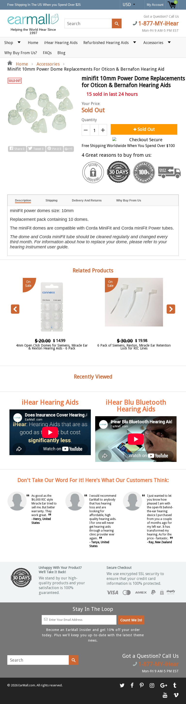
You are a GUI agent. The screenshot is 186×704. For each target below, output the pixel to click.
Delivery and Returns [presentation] (87, 200)
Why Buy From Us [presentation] (128, 200)
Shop (8, 42)
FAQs (47, 53)
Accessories (153, 42)
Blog (61, 53)
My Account (155, 5)
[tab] (23, 200)
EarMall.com (26, 685)
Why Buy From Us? (20, 53)
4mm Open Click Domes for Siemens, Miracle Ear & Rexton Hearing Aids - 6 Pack (52, 346)
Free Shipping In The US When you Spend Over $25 (44, 5)
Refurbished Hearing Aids (106, 42)
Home (33, 42)
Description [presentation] (23, 200)
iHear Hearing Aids (61, 42)
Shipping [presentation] (51, 200)
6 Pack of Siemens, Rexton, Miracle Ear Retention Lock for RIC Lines (134, 346)
